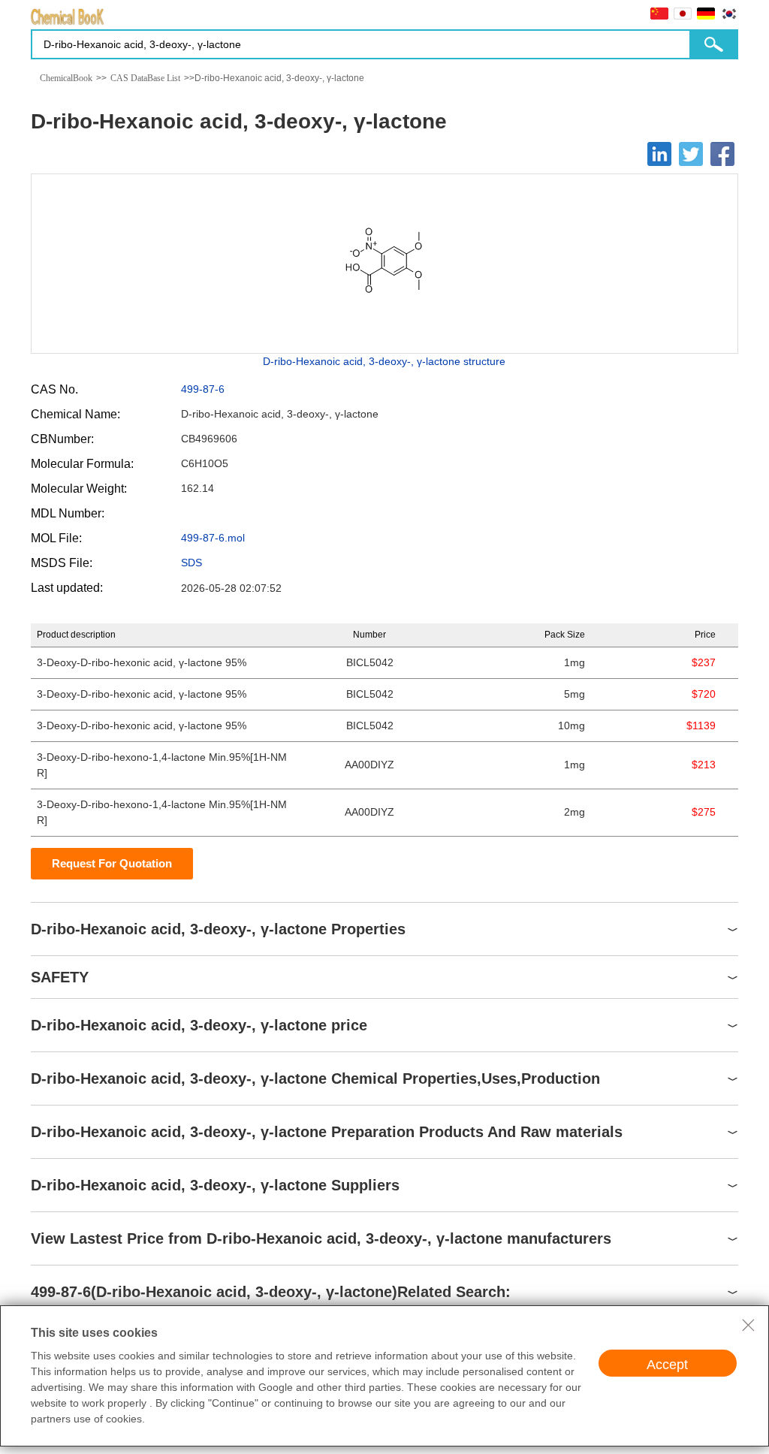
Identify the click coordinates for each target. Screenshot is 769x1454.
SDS (191, 563)
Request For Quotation (112, 863)
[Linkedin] (659, 154)
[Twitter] (691, 154)
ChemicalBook (66, 78)
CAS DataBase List (145, 78)
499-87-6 (203, 389)
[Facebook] (722, 154)
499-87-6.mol (213, 538)
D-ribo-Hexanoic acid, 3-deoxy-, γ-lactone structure (384, 361)
